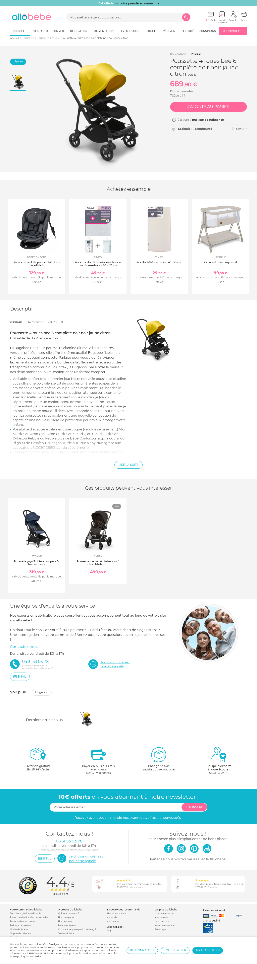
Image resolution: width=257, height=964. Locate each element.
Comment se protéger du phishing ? (77, 929)
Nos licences (112, 921)
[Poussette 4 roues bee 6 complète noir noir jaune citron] (86, 719)
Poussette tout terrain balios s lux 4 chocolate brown (98, 563)
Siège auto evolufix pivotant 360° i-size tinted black (36, 264)
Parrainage (160, 929)
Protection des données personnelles (29, 917)
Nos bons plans (66, 917)
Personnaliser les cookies (23, 921)
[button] (183, 95)
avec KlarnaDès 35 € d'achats (98, 769)
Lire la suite (128, 465)
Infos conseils (161, 917)
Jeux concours (162, 921)
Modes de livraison (19, 929)
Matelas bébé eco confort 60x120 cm (159, 262)
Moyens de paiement (21, 933)
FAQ (108, 930)
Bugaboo (178, 54)
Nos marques (65, 921)
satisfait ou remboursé (158, 767)
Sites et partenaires (116, 913)
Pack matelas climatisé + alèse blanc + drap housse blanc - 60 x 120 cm (98, 264)
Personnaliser (142, 950)
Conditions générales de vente (25, 913)
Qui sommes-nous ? (68, 913)
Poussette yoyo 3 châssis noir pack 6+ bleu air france (36, 563)
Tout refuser (175, 950)
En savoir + (239, 129)
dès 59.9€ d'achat (38, 767)
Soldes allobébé (66, 933)
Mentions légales (67, 925)
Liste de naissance (164, 913)
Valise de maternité (164, 925)
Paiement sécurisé (214, 910)
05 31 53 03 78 (218, 773)
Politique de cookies (20, 925)
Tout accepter (208, 950)
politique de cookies (29, 956)
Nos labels (111, 917)
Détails (192, 74)
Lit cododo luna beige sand (220, 262)
